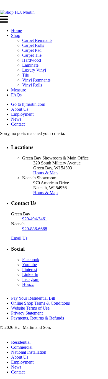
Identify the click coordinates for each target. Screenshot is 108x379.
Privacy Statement (27, 313)
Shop (15, 35)
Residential (20, 342)
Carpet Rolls (33, 45)
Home (16, 30)
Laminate (30, 65)
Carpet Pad (32, 50)
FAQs (16, 95)
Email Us (19, 238)
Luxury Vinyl (34, 70)
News (16, 119)
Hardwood (31, 60)
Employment (22, 114)
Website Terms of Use (30, 308)
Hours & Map (45, 172)
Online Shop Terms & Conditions (40, 303)
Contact (18, 124)
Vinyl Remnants (36, 80)
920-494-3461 (34, 218)
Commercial (21, 347)
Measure (18, 90)
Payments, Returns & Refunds (37, 318)
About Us (19, 109)
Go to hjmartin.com (28, 104)
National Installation (28, 352)
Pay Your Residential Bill (33, 298)
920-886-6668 (34, 228)
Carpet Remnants (37, 40)
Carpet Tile (32, 55)
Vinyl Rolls (32, 85)
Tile (25, 75)
